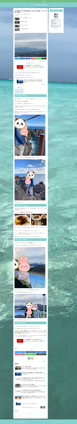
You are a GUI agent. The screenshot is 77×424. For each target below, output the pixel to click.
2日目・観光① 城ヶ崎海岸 (19, 89)
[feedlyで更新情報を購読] (30, 358)
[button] (44, 58)
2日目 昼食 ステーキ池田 (19, 90)
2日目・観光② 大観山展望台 (19, 91)
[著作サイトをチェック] (29, 358)
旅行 (15, 348)
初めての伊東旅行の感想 (18, 92)
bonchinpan (56, 18)
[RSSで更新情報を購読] (32, 358)
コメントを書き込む (30, 413)
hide (19, 87)
